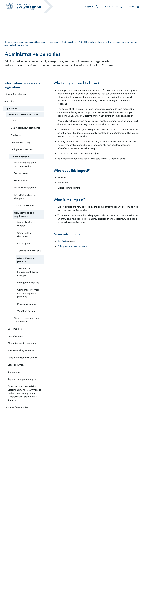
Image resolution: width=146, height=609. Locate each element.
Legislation (53, 42)
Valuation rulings (26, 310)
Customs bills (15, 328)
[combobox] (91, 7)
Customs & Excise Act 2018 (74, 42)
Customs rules (15, 335)
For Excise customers (25, 187)
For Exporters (21, 180)
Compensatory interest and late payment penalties (29, 293)
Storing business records (26, 224)
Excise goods (24, 243)
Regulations (14, 372)
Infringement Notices (22, 149)
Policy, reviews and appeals (72, 246)
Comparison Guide (24, 205)
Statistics (9, 101)
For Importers (21, 173)
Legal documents (17, 364)
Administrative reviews (29, 250)
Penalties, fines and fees (17, 407)
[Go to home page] (31, 6)
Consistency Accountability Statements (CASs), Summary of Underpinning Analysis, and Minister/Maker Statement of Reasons (24, 393)
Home (7, 42)
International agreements (21, 350)
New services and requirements (122, 42)
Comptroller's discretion (24, 234)
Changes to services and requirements (27, 320)
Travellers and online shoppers (25, 196)
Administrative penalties (25, 259)
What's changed (97, 42)
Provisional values (26, 303)
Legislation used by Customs (22, 357)
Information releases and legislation (29, 42)
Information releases (15, 94)
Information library (20, 142)
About (14, 120)
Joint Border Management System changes (28, 272)
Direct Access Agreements (22, 343)
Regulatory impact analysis (22, 379)
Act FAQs (16, 134)
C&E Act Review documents (25, 127)
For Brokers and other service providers (25, 164)
